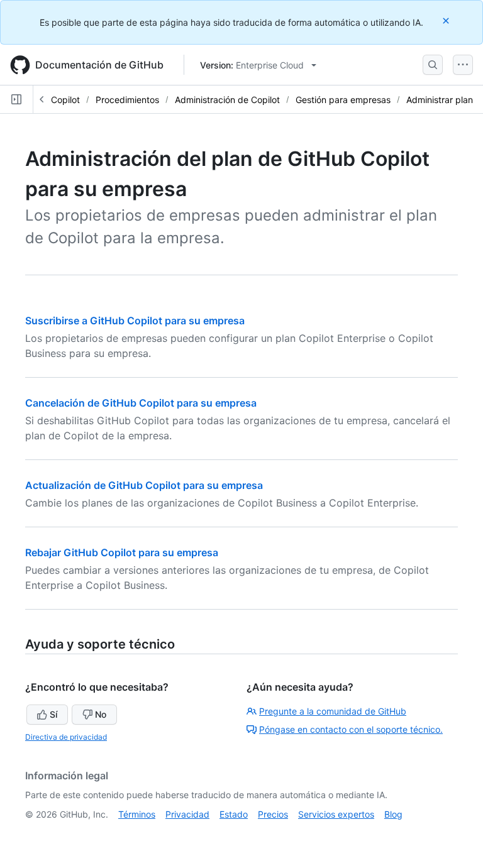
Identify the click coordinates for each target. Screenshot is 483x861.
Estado (233, 814)
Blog (393, 814)
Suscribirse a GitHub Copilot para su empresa (135, 320)
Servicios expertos (336, 814)
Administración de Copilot (227, 99)
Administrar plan (439, 99)
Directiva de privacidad (66, 737)
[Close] (447, 20)
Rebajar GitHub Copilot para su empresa (121, 552)
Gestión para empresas (343, 99)
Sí (53, 714)
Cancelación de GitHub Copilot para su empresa (141, 403)
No (100, 714)
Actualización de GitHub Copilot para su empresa (144, 485)
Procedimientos (127, 99)
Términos (136, 814)
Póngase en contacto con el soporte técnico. (351, 729)
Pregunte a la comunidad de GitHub (332, 711)
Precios (273, 814)
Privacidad (187, 814)
